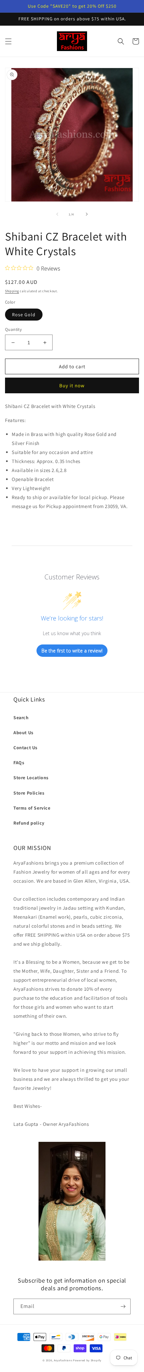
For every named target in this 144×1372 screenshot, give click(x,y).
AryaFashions (63, 1360)
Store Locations (31, 778)
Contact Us (25, 748)
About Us (23, 733)
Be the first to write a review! (72, 650)
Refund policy (29, 823)
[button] (8, 41)
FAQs (18, 763)
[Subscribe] (123, 1306)
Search (21, 718)
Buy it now (72, 385)
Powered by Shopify (87, 1360)
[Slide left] (57, 214)
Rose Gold (23, 315)
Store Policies (28, 793)
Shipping (12, 291)
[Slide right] (86, 214)
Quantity (13, 329)
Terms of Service (32, 808)
